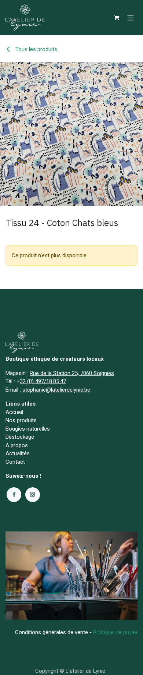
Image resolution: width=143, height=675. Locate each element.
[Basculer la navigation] (131, 17)
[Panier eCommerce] (117, 18)
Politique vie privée (115, 632)
